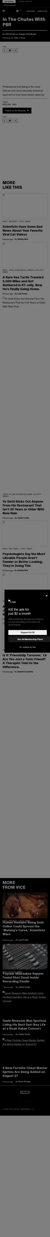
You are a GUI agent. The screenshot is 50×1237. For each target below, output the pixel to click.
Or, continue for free (27, 647)
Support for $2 (28, 632)
